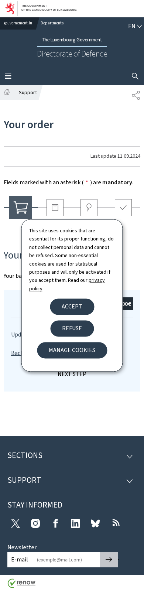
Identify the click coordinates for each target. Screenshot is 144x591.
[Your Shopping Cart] (21, 207)
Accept (72, 307)
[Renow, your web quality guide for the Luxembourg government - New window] (21, 586)
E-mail (19, 559)
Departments (52, 23)
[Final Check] (123, 207)
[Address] (89, 207)
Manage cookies (72, 350)
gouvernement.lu (18, 23)
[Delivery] (55, 207)
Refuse (72, 328)
